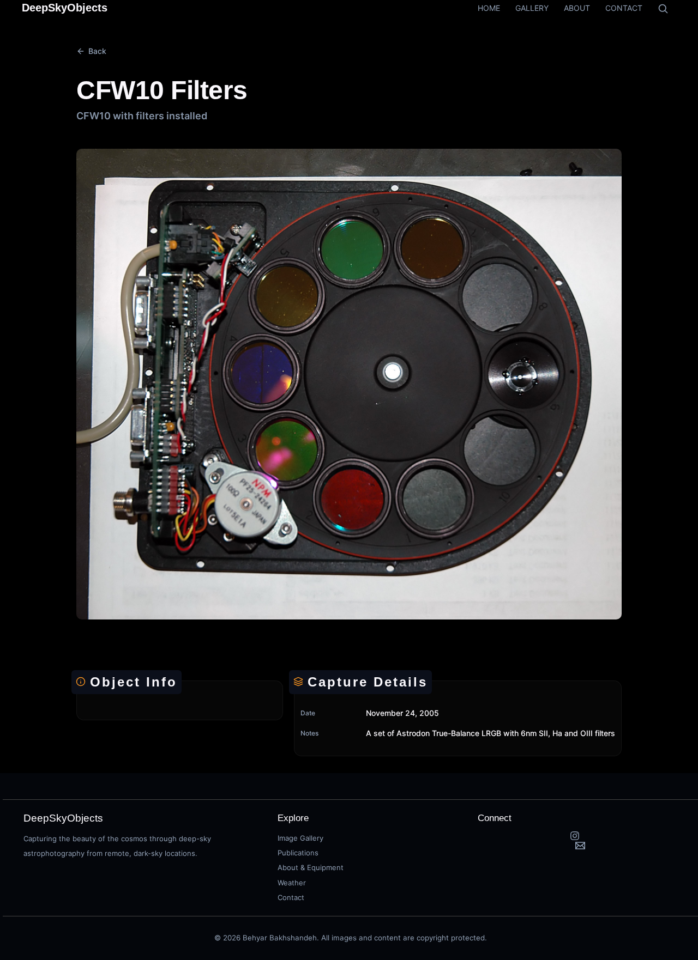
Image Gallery (300, 838)
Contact (291, 897)
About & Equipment (311, 867)
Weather (292, 882)
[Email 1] (580, 845)
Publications (298, 852)
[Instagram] (575, 836)
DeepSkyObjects (64, 8)
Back (97, 51)
